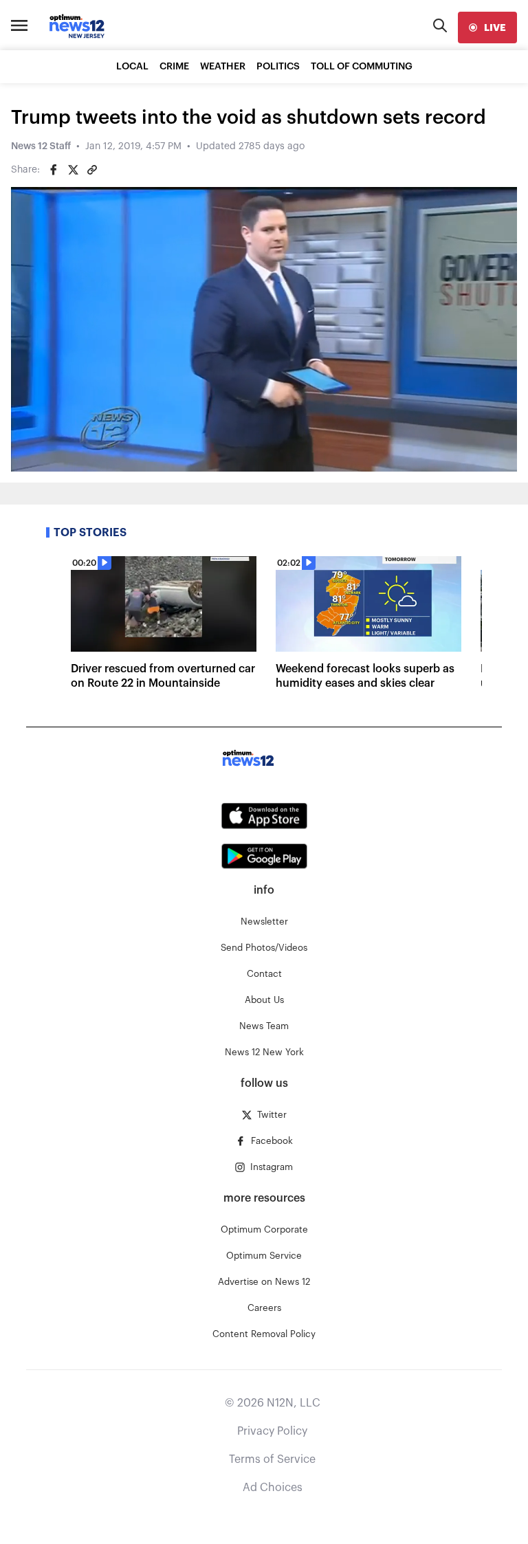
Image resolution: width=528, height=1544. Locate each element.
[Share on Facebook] (53, 169)
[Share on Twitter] (72, 169)
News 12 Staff (41, 146)
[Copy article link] (92, 169)
